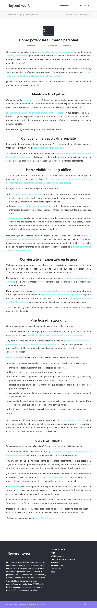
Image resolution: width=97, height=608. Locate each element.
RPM (53, 553)
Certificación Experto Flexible (63, 559)
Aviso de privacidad (39, 604)
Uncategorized (51, 45)
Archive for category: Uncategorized (22, 14)
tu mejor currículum (54, 477)
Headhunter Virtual (58, 565)
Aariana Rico (66, 45)
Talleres (54, 572)
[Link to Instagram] (85, 5)
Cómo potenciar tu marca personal (48, 40)
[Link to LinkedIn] (81, 5)
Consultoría (56, 569)
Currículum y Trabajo (44, 518)
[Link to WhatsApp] (77, 5)
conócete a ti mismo (32, 100)
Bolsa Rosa (55, 562)
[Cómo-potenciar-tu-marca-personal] (48, 31)
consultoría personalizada (72, 420)
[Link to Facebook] (89, 5)
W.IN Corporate (57, 556)
